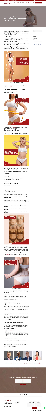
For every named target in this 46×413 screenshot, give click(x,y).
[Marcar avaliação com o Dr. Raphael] (18, 355)
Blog (23, 2)
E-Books (26, 2)
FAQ (28, 2)
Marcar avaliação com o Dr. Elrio (9, 363)
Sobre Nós (14, 2)
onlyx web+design (39, 410)
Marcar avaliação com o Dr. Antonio (27, 363)
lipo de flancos (14, 127)
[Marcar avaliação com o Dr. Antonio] (27, 355)
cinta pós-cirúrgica (8, 254)
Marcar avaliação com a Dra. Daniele (37, 363)
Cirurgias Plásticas (19, 2)
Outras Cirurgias (35, 38)
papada (11, 86)
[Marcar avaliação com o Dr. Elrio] (8, 355)
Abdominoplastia (35, 36)
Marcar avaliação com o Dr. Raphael (18, 363)
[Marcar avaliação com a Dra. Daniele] (37, 355)
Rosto (34, 39)
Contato (31, 2)
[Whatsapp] (44, 407)
